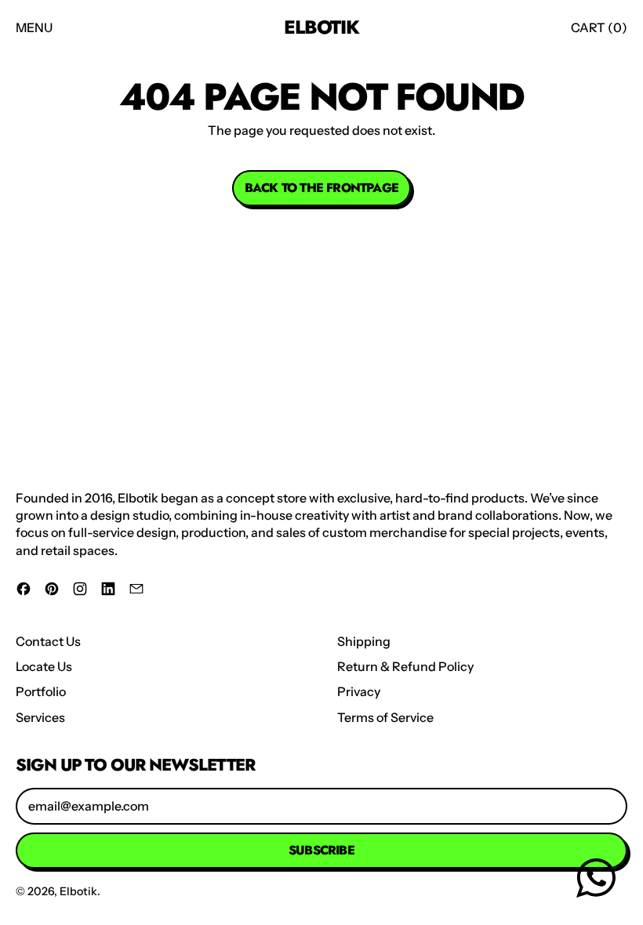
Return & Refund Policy (405, 666)
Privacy (358, 691)
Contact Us (48, 641)
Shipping (364, 641)
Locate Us (44, 666)
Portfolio (41, 691)
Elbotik (321, 27)
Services (40, 717)
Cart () (598, 32)
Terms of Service (385, 717)
